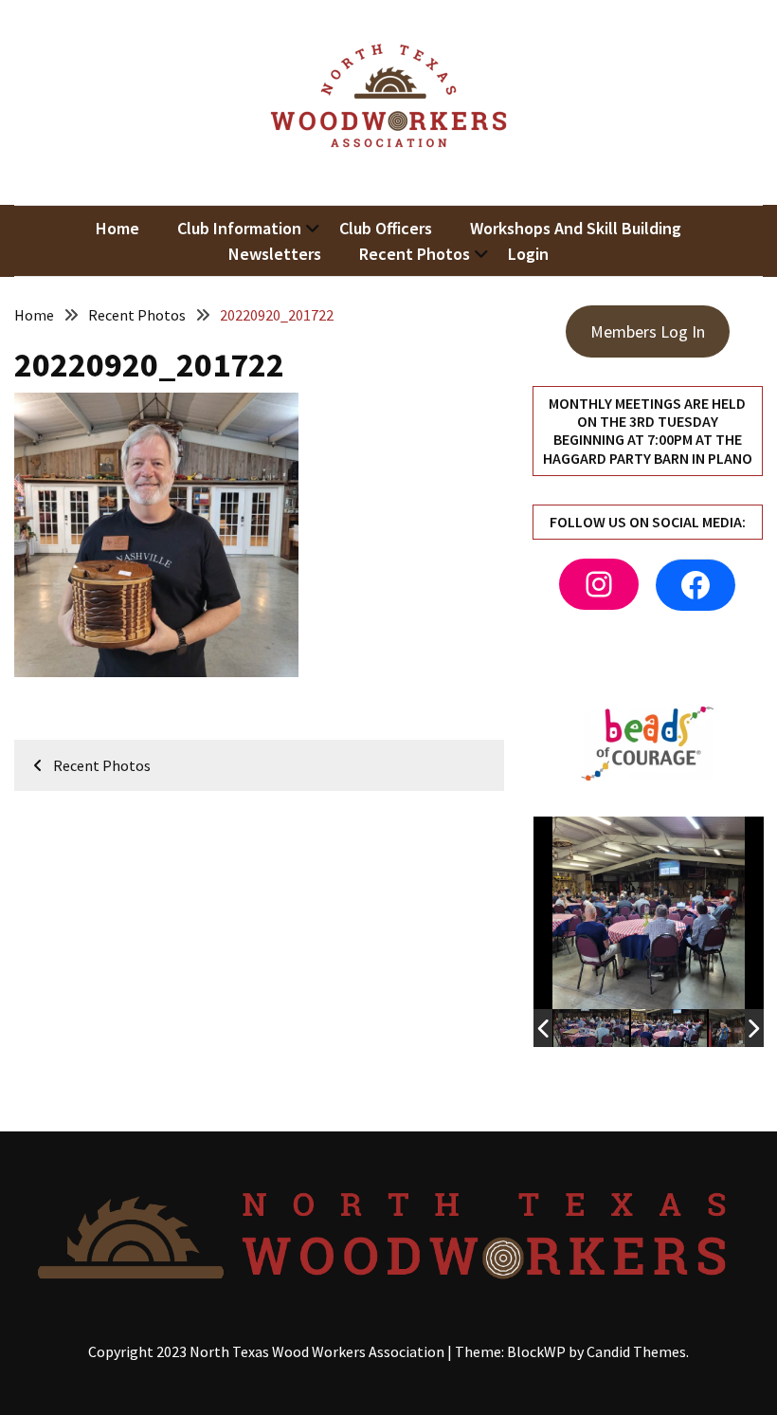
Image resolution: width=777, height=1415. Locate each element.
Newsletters (274, 254)
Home (117, 228)
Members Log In (647, 331)
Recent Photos (414, 254)
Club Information (239, 228)
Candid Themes (636, 1351)
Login (528, 254)
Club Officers (385, 228)
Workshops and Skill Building (575, 228)
